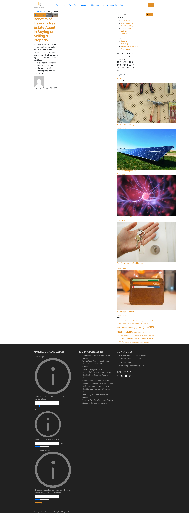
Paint (153, 335)
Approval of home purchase (128, 321)
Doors (141, 323)
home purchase (139, 335)
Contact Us (112, 5)
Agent (118, 321)
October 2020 (127, 26)
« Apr (119, 78)
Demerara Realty (41, 11)
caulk (151, 321)
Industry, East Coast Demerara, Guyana (97, 400)
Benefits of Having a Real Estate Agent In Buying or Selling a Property (45, 29)
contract (119, 323)
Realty (120, 341)
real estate (127, 338)
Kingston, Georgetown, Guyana (94, 403)
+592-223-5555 (129, 363)
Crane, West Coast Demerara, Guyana (96, 381)
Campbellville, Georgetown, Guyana (96, 372)
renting (134, 342)
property (119, 339)
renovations (128, 342)
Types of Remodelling (125, 124)
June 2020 (125, 34)
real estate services (144, 338)
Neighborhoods (97, 5)
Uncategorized (127, 49)
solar (137, 342)
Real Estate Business (129, 46)
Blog (121, 5)
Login (151, 5)
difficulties (136, 323)
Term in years (48, 424)
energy (146, 323)
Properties (60, 5)
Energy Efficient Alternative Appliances (132, 217)
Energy (124, 41)
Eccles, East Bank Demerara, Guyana (96, 386)
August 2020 (126, 28)
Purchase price (51, 378)
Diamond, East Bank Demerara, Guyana (97, 383)
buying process (145, 321)
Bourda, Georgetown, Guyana (93, 369)
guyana (137, 327)
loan (150, 335)
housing (124, 44)
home (135, 332)
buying (138, 321)
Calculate (38, 504)
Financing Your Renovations (128, 311)
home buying (140, 332)
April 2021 (125, 20)
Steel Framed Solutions (78, 5)
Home (50, 5)
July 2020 (125, 31)
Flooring (130, 327)
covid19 (124, 323)
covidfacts (130, 323)
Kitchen (146, 335)
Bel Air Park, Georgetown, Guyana (95, 361)
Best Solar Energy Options (127, 171)
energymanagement (122, 327)
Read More (39, 15)
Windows (146, 342)
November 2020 (128, 23)
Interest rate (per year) (53, 471)
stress (141, 342)
